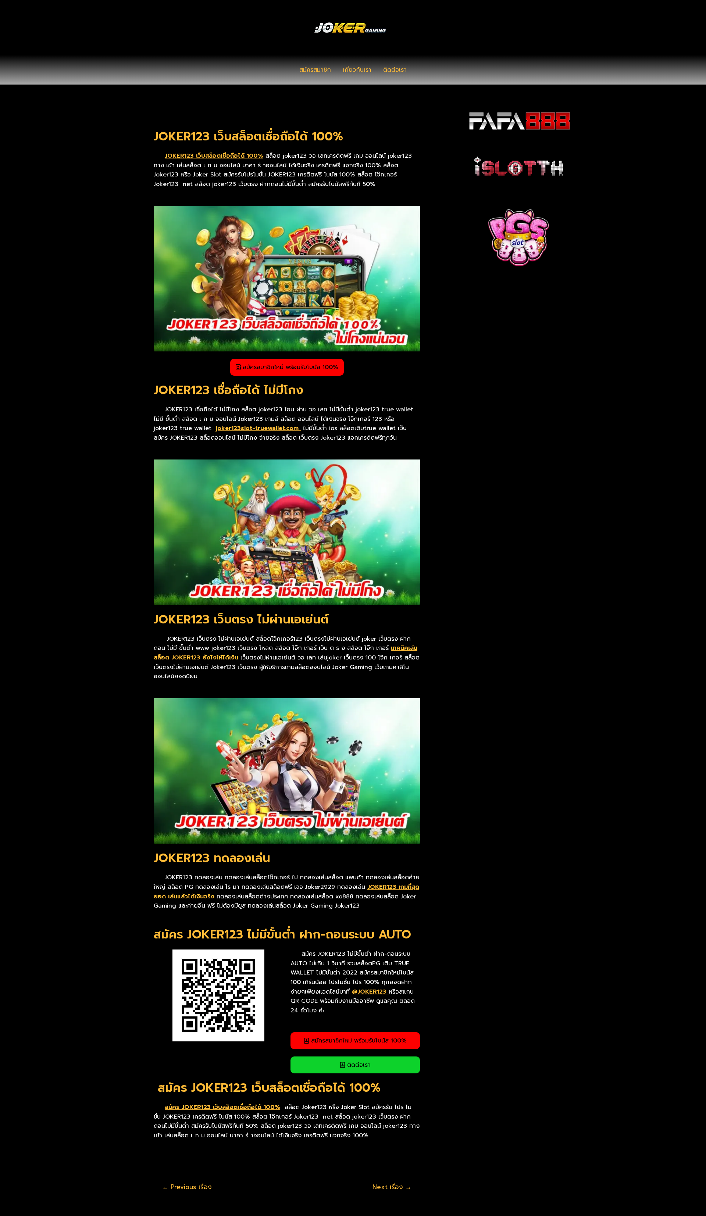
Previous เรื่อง (187, 1187)
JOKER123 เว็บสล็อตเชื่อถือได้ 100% (214, 155)
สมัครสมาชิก (315, 69)
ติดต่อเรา (395, 69)
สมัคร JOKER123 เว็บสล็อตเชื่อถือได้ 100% (222, 1107)
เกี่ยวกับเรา (357, 69)
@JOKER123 (370, 991)
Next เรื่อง (391, 1187)
